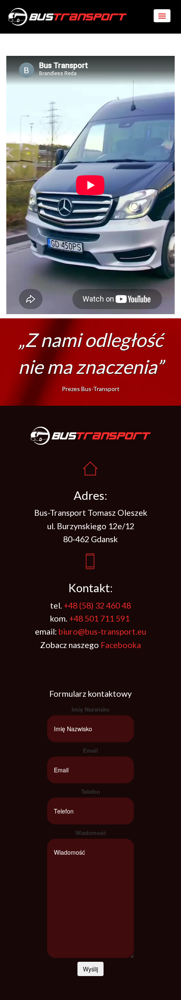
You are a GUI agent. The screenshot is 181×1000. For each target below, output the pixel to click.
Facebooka (120, 645)
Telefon (90, 791)
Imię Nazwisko (90, 709)
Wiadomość (90, 833)
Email (90, 750)
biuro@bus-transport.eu (102, 631)
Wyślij (90, 969)
